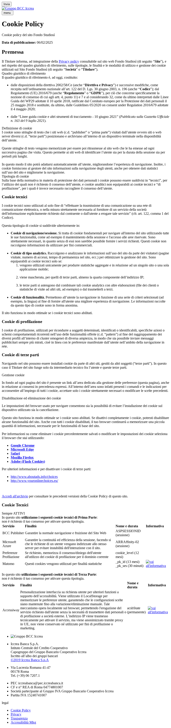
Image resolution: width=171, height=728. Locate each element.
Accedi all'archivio (15, 496)
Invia (7, 4)
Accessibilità (23, 722)
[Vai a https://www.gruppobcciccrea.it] (18, 8)
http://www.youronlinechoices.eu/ (34, 481)
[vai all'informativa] (157, 566)
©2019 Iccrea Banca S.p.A (30, 660)
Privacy (16, 714)
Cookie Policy (21, 710)
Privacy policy (69, 61)
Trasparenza (19, 718)
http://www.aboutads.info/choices (34, 477)
